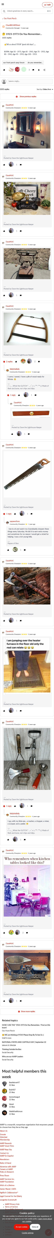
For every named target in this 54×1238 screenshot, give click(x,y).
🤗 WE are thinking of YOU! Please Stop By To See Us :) (23, 1035)
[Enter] (4, 11)
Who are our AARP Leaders (12, 1057)
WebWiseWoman (15, 1111)
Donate (3, 1135)
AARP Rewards (6, 1143)
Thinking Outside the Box (11, 1049)
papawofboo (15, 521)
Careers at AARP (6, 1169)
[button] (2, 5)
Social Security (7, 1052)
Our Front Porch (10, 18)
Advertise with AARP (8, 1167)
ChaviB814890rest (13, 25)
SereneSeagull (14, 1097)
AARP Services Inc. (7, 1179)
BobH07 (12, 1090)
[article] (27, 136)
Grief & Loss (6, 1038)
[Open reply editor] (27, 81)
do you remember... (35, 63)
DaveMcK (9, 105)
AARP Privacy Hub (12, 1204)
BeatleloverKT (14, 1083)
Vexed (11, 1104)
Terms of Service (11, 1207)
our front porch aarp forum (13, 63)
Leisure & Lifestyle (9, 1045)
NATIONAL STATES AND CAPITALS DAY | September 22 (24, 1042)
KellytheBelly (14, 369)
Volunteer (3, 1137)
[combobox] (27, 11)
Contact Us (4, 1153)
